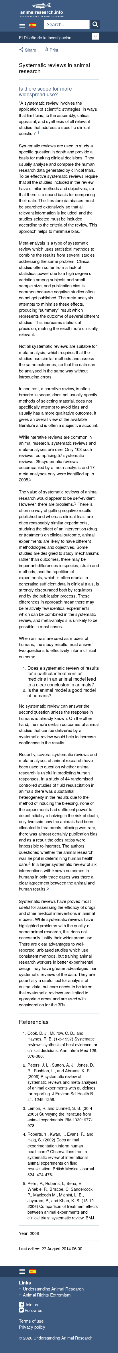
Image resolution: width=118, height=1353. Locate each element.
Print (54, 50)
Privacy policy (32, 1327)
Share (30, 50)
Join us (31, 1304)
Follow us (33, 1310)
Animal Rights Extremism (47, 1294)
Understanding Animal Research (53, 1288)
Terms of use (31, 1321)
